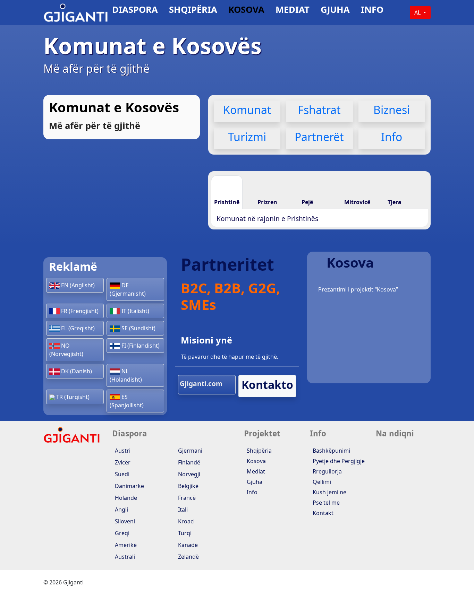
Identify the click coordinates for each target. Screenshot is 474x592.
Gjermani (189, 450)
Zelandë (188, 556)
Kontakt (322, 513)
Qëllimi (321, 482)
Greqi (121, 533)
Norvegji (188, 474)
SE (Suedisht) (137, 328)
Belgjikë (187, 486)
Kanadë (187, 545)
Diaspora (135, 11)
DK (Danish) (76, 371)
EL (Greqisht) (77, 328)
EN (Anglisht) (77, 285)
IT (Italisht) (134, 311)
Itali (182, 509)
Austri (121, 450)
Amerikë (125, 545)
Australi (124, 556)
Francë (186, 498)
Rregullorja (326, 471)
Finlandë (188, 462)
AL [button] (418, 12)
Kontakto (267, 384)
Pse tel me (325, 502)
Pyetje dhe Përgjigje (338, 461)
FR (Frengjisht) (79, 311)
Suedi (121, 474)
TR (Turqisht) (72, 397)
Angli (120, 509)
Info (372, 11)
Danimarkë (128, 486)
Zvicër (121, 462)
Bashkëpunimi (330, 450)
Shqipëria (193, 11)
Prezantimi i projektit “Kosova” (357, 289)
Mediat (293, 11)
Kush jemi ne (328, 492)
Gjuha (335, 11)
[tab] (227, 192)
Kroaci (186, 521)
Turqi (184, 533)
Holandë (125, 498)
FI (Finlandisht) (140, 345)
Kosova (246, 11)
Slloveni (124, 521)
